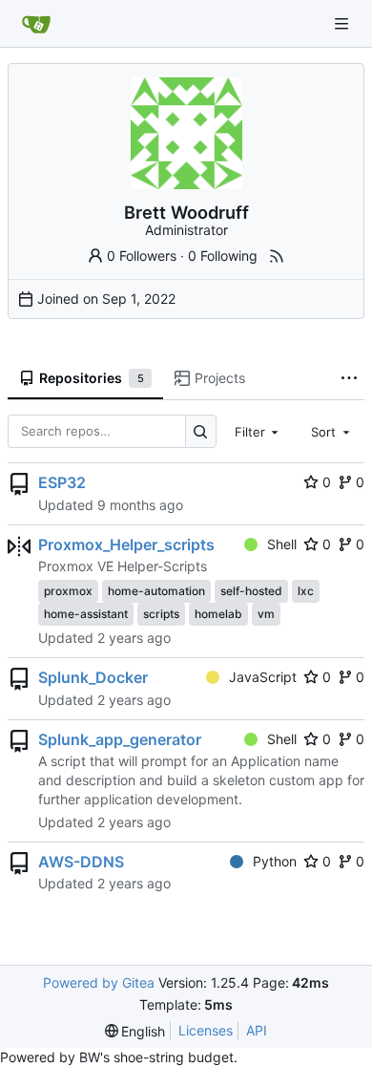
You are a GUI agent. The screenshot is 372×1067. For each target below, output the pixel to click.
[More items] (349, 379)
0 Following (223, 255)
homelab (218, 614)
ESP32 (62, 482)
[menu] (135, 1031)
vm (266, 614)
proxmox (68, 591)
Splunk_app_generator (119, 739)
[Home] (36, 24)
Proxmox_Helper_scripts (126, 544)
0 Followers (141, 255)
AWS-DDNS (81, 861)
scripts (161, 614)
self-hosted (251, 591)
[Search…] (201, 431)
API (256, 1030)
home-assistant (86, 614)
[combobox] (258, 431)
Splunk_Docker (93, 677)
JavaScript (263, 677)
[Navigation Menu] (343, 23)
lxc (306, 591)
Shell (282, 544)
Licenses (205, 1030)
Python (275, 861)
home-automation (156, 591)
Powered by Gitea (99, 982)
